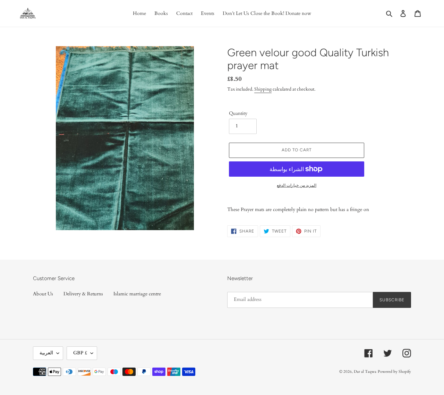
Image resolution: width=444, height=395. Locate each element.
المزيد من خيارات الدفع (296, 185)
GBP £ (80, 353)
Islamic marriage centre (137, 294)
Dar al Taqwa (365, 371)
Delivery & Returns (83, 294)
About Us (43, 294)
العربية (46, 353)
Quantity (238, 113)
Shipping (263, 89)
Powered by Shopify (394, 371)
